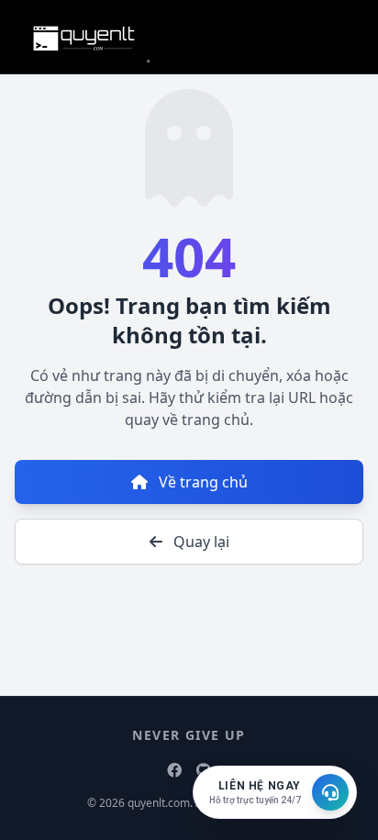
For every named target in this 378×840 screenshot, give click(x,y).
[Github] (203, 770)
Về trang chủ (201, 482)
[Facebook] (174, 770)
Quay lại (199, 542)
